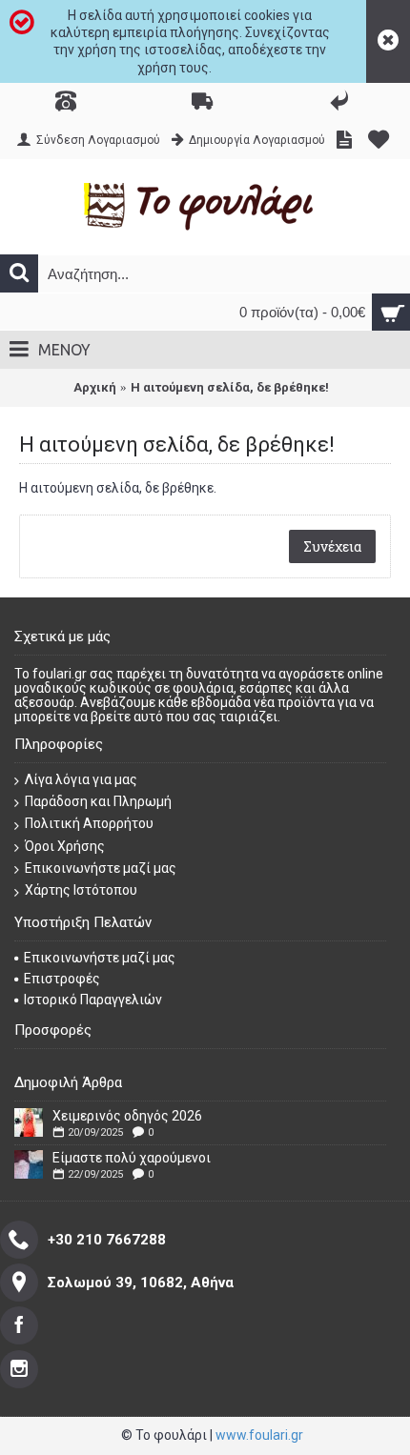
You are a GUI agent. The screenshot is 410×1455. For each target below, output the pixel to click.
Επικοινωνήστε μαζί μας (100, 868)
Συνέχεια (332, 546)
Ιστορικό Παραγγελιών (93, 999)
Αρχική (94, 387)
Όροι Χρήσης (65, 846)
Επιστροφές (62, 978)
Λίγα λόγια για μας (81, 779)
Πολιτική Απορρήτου (89, 823)
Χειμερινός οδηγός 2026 (127, 1115)
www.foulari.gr (259, 1435)
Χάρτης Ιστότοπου (81, 890)
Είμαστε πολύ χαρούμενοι (131, 1157)
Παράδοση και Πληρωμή (98, 801)
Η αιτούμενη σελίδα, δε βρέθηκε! (230, 387)
